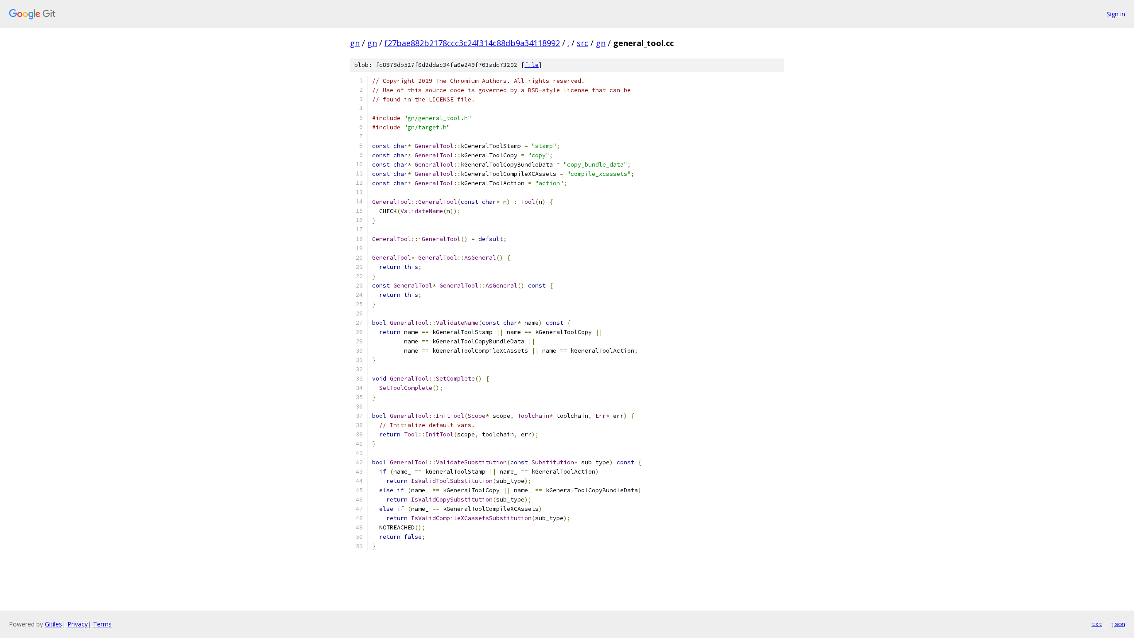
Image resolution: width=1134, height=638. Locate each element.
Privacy (77, 624)
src (582, 43)
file (531, 65)
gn (355, 43)
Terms (102, 624)
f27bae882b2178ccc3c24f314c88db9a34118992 (472, 43)
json (1118, 624)
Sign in (1116, 14)
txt (1096, 624)
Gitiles (53, 624)
